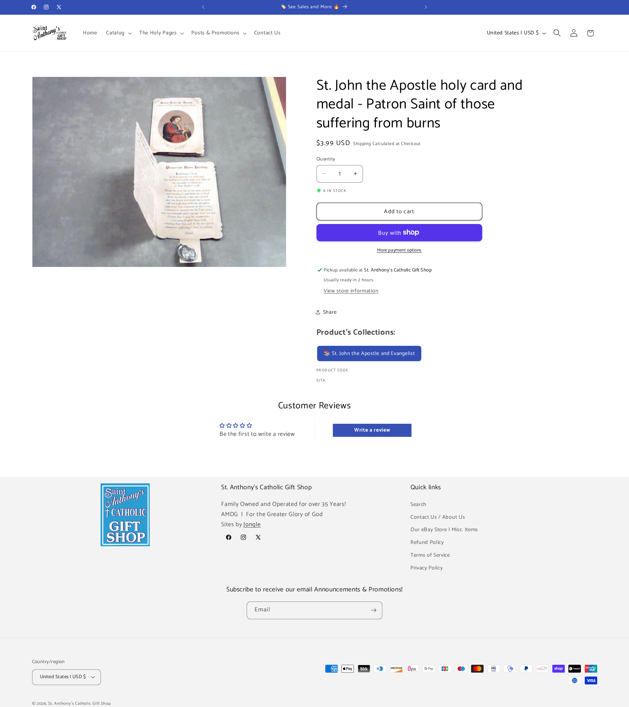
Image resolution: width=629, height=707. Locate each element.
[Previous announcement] (203, 7)
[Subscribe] (373, 610)
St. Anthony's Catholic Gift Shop (79, 703)
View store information (351, 290)
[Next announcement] (426, 7)
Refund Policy (427, 542)
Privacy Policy (426, 567)
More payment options (399, 250)
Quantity (325, 159)
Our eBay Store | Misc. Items (444, 529)
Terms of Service (430, 554)
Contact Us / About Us (437, 516)
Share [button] (329, 311)
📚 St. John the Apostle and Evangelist (369, 353)
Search (418, 504)
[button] (118, 33)
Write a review (372, 430)
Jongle (251, 525)
